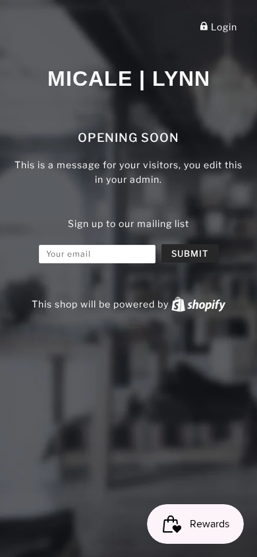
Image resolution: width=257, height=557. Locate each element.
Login (222, 26)
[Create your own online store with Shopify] (198, 304)
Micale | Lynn (128, 78)
